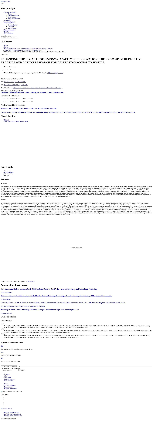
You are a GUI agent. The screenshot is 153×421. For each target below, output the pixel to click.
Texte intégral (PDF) (10, 121)
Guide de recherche (9, 379)
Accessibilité (7, 377)
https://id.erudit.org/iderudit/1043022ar (15, 82)
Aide (5, 376)
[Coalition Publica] (6, 408)
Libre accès (11, 26)
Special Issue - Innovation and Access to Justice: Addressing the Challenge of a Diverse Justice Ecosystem (32, 92)
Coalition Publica (12, 25)
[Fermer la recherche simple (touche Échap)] (3, 3)
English (6, 31)
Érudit (9, 23)
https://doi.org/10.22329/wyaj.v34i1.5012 (16, 85)
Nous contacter (8, 380)
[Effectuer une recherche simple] (1, 3)
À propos (12, 22)
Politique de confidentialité (11, 412)
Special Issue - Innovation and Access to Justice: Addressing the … (23, 50)
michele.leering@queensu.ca (55, 73)
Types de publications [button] (10, 12)
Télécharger (31, 281)
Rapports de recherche (14, 18)
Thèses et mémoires (13, 15)
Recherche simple (6, 36)
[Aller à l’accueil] (5, 1)
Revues (10, 14)
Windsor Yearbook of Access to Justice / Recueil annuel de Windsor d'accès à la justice (28, 48)
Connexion (7, 20)
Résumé (6, 120)
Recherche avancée (9, 30)
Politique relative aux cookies (12, 414)
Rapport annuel (12, 28)
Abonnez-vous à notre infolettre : (11, 368)
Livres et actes (12, 17)
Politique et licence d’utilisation (13, 415)
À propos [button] (7, 22)
